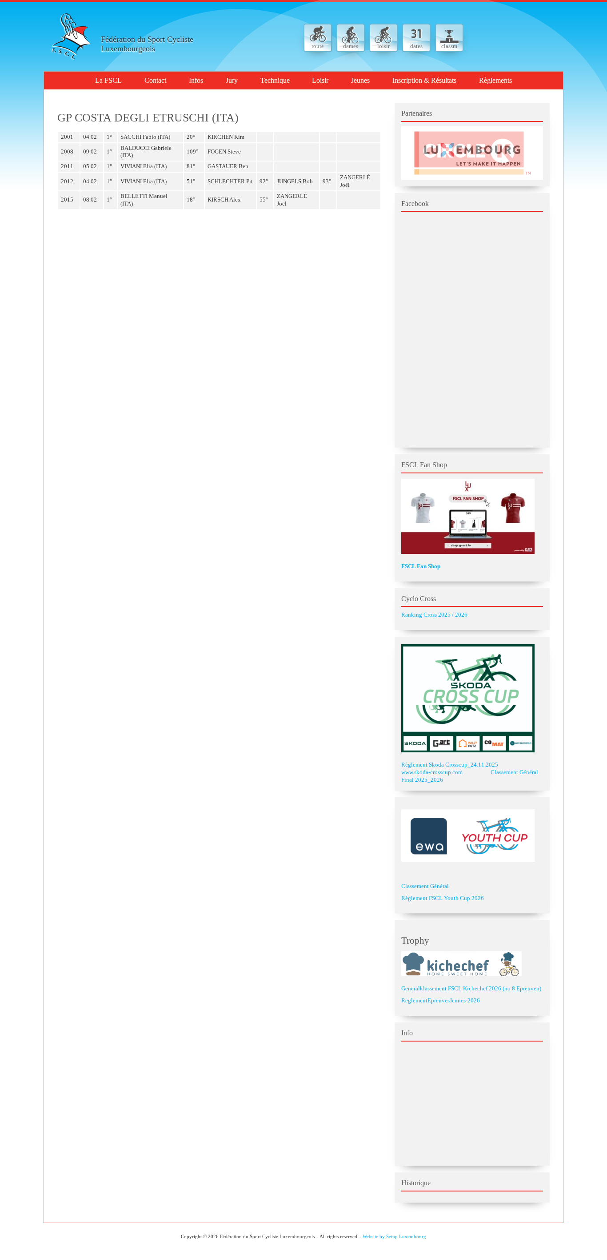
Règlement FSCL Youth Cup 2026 (442, 898)
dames (350, 46)
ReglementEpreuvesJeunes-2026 (440, 1000)
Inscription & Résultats (424, 80)
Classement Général (425, 886)
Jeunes (360, 80)
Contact (155, 80)
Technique (275, 80)
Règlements (495, 80)
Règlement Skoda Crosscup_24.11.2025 (449, 764)
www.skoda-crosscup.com (432, 772)
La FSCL (108, 80)
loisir (383, 46)
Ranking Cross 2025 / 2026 (434, 614)
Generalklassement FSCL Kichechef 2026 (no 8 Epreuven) (471, 988)
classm (449, 46)
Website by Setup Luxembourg (394, 1236)
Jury (232, 80)
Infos (196, 80)
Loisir (320, 80)
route (317, 46)
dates (416, 46)
